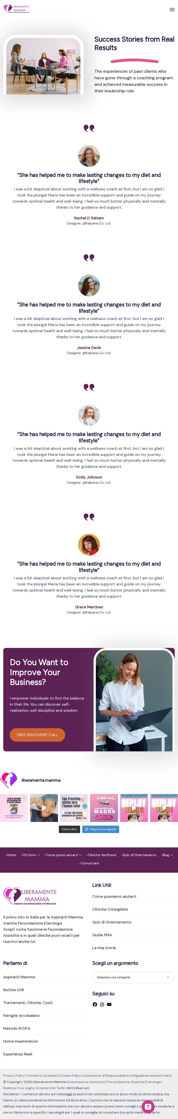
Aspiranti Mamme (19, 977)
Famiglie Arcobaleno (21, 1015)
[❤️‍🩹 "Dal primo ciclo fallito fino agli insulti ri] (74, 808)
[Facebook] (94, 1004)
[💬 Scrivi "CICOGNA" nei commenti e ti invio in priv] (44, 808)
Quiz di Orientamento (111, 922)
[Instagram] (102, 1004)
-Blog (165, 855)
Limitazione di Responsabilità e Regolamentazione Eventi (128, 1075)
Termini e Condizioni (42, 1075)
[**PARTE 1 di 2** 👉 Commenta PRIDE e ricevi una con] (164, 808)
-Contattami (89, 863)
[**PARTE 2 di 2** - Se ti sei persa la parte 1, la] (134, 808)
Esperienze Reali (17, 1054)
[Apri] (172, 9)
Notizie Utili (13, 989)
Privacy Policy (14, 1075)
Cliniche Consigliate (110, 909)
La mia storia (104, 947)
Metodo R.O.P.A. (17, 1028)
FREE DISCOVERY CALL (37, 734)
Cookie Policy (71, 1075)
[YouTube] (109, 1004)
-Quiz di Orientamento (138, 855)
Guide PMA (102, 935)
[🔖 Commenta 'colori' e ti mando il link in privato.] (14, 808)
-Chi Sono (28, 855)
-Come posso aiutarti (61, 855)
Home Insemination (20, 1041)
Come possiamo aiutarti (114, 896)
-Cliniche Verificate (101, 855)
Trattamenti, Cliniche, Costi (28, 1002)
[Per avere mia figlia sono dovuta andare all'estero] (104, 808)
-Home (10, 855)
